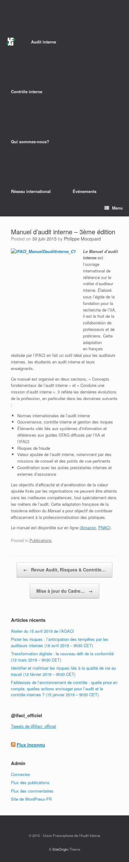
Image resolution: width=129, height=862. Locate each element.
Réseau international (31, 191)
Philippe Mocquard (82, 239)
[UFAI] (10, 41)
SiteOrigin (60, 849)
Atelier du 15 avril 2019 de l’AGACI (42, 631)
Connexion (20, 774)
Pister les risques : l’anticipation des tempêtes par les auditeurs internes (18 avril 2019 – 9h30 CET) (59, 642)
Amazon (88, 527)
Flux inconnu (31, 744)
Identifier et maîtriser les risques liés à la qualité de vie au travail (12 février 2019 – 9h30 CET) (63, 671)
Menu (117, 208)
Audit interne (43, 42)
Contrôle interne (26, 91)
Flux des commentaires (32, 791)
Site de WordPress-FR (31, 799)
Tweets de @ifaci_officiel (33, 726)
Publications (40, 540)
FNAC (103, 527)
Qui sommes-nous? (30, 142)
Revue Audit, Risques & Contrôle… (64, 569)
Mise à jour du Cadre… (64, 591)
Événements (84, 191)
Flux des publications (30, 782)
